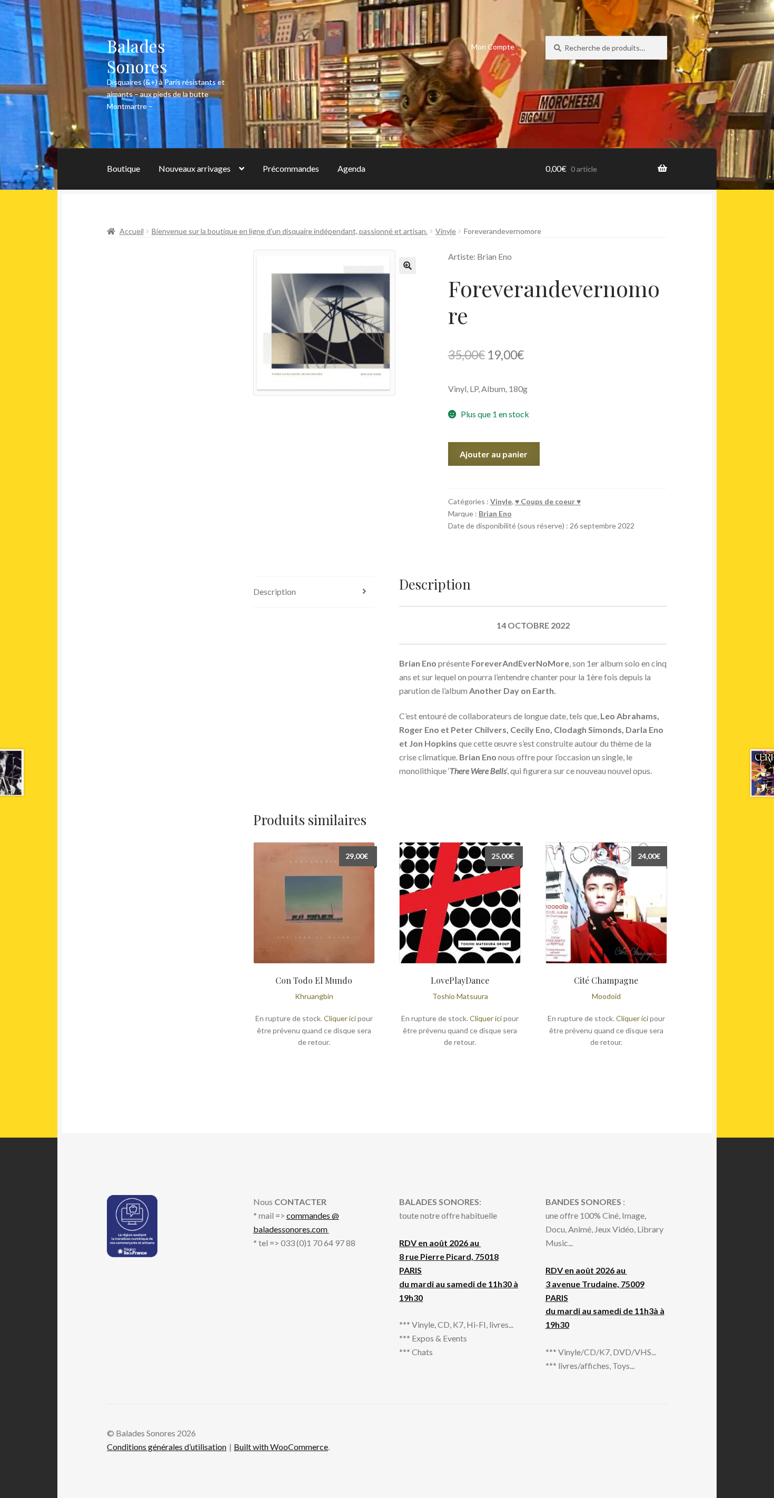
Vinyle (445, 231)
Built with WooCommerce (281, 1447)
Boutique (123, 168)
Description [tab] (274, 591)
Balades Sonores (137, 55)
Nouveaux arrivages (194, 168)
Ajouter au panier (494, 454)
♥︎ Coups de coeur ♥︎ (548, 501)
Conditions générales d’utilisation (166, 1447)
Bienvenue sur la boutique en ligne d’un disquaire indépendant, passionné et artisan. (290, 231)
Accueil (132, 231)
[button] (407, 265)
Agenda (351, 168)
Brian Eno (495, 513)
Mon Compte (492, 46)
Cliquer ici (340, 1018)
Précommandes (291, 168)
